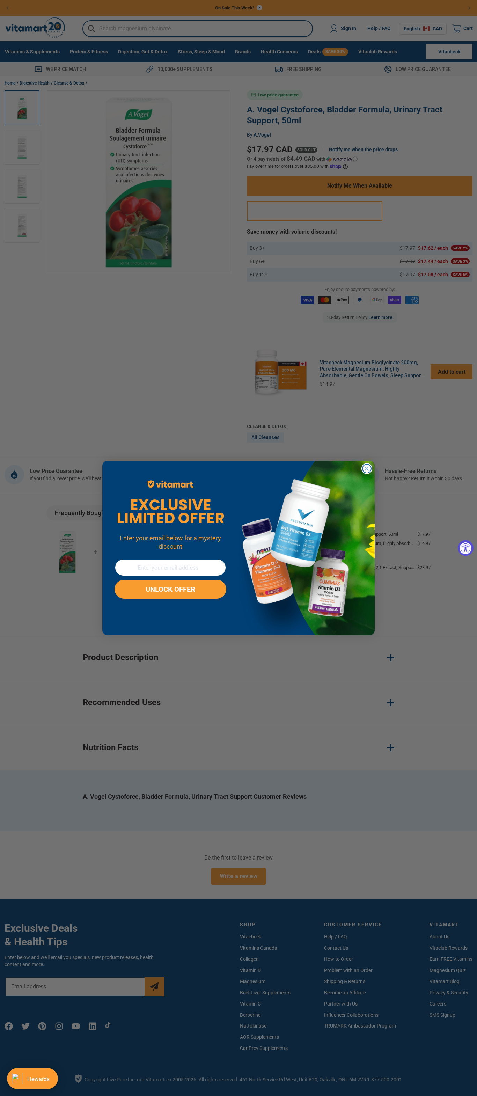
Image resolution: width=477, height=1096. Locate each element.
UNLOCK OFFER (170, 589)
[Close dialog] (366, 468)
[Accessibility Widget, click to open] (466, 548)
